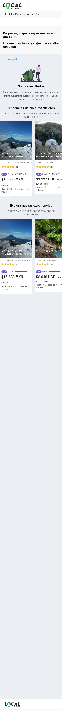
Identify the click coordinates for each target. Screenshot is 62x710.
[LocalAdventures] (14, 6)
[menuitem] (26, 19)
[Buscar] (27, 5)
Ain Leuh (31, 14)
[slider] (9, 167)
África (11, 14)
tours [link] (38, 14)
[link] (5, 14)
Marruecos (20, 14)
